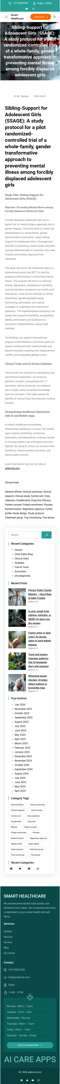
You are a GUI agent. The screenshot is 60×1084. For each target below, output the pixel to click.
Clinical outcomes (32, 491)
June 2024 (20, 782)
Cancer (18, 549)
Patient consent (13, 504)
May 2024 (20, 786)
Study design (20, 513)
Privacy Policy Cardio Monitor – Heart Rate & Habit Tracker (40, 594)
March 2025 (21, 743)
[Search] (47, 534)
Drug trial (36, 500)
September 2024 (23, 769)
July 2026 (20, 704)
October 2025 (22, 713)
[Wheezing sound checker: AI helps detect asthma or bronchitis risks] (17, 683)
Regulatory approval (33, 509)
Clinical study (22, 496)
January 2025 (22, 752)
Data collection (33, 816)
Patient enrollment (33, 504)
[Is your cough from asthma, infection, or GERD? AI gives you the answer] (17, 618)
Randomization (13, 509)
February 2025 (22, 747)
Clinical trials (12, 482)
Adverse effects (13, 491)
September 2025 (23, 717)
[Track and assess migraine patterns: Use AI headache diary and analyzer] (17, 662)
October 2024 (22, 765)
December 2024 (23, 756)
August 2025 (21, 721)
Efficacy (46, 500)
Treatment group (14, 517)
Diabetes (19, 562)
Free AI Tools (22, 567)
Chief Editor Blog (24, 554)
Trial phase (48, 517)
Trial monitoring (32, 517)
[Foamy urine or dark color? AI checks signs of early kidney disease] (17, 640)
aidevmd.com (12, 468)
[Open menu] (54, 17)
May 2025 (20, 734)
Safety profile (16, 844)
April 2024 (20, 790)
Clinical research (18, 810)
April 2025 (20, 739)
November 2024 (23, 760)
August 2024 (21, 773)
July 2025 (20, 726)
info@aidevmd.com (19, 977)
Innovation (20, 571)
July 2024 (20, 777)
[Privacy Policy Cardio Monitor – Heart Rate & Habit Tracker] (17, 597)
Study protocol (36, 513)
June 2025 (20, 730)
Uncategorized (22, 575)
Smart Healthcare (25, 896)
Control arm (37, 496)
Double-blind (23, 500)
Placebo (48, 504)
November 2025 (23, 708)
